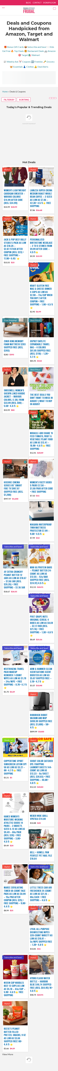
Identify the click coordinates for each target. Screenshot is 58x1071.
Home (5, 91)
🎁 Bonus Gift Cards (14, 47)
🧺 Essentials (16, 66)
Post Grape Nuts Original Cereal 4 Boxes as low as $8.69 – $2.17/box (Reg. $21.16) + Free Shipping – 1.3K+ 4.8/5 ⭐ (41, 626)
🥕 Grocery (48, 61)
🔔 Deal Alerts (41, 66)
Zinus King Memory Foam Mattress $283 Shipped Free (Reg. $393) (15, 345)
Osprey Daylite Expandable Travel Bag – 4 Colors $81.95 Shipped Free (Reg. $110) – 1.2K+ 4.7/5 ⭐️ (40, 349)
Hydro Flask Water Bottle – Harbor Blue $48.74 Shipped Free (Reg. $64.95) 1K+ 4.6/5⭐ (41, 985)
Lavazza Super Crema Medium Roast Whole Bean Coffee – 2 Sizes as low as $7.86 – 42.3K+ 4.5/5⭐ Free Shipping (41, 198)
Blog (28, 3)
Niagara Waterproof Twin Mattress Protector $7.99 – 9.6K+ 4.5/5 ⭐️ (41, 529)
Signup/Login (49, 3)
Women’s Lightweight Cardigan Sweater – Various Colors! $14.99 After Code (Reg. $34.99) (15, 197)
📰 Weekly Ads (11, 61)
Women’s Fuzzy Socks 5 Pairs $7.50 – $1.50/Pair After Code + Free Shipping (41, 487)
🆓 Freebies (37, 61)
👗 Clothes (28, 66)
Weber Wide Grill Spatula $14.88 (39, 817)
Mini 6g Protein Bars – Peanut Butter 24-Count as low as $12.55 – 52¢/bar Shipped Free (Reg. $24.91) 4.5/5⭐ (41, 575)
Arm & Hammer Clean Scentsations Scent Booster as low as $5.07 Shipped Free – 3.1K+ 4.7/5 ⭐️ (41, 675)
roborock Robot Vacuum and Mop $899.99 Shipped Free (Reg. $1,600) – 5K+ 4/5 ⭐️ (41, 721)
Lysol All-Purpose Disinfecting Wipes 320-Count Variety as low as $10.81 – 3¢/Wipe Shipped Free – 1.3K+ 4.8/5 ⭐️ (41, 936)
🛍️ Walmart (34, 55)
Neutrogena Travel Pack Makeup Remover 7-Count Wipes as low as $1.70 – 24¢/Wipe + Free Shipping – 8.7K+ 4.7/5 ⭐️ (15, 678)
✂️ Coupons (25, 61)
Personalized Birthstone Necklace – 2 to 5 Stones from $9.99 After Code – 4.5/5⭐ (41, 246)
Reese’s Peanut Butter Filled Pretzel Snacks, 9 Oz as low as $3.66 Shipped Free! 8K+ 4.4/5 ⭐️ (15, 1036)
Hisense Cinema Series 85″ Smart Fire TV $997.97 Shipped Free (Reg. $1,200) (13, 489)
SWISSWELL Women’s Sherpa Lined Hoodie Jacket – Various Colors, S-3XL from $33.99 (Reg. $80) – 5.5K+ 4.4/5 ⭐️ (14, 398)
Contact (37, 3)
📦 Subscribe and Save (35, 47)
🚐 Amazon (50, 51)
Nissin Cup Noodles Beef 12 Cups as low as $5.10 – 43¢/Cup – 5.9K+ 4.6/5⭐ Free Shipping (14, 989)
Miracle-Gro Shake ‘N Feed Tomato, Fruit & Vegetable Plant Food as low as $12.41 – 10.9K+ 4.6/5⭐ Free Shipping (41, 440)
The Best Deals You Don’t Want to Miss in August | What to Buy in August (41, 399)
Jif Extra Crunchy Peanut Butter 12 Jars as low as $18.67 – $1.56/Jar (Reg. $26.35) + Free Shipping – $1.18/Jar (15, 579)
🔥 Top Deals (17, 51)
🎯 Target (23, 55)
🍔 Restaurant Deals (34, 51)
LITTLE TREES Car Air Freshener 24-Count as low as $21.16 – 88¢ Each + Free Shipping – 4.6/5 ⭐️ (41, 894)
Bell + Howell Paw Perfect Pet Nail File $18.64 (41, 855)
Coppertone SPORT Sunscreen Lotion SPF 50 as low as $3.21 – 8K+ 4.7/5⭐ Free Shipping (15, 767)
